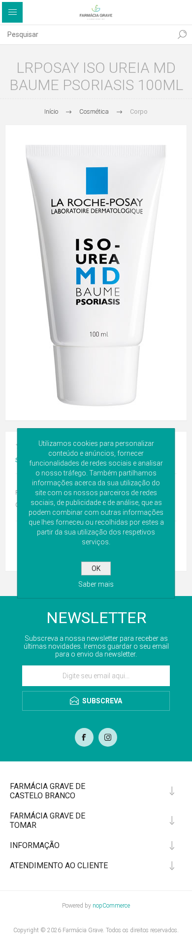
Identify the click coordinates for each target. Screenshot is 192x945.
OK (96, 568)
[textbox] (86, 34)
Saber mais (96, 584)
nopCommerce (111, 905)
